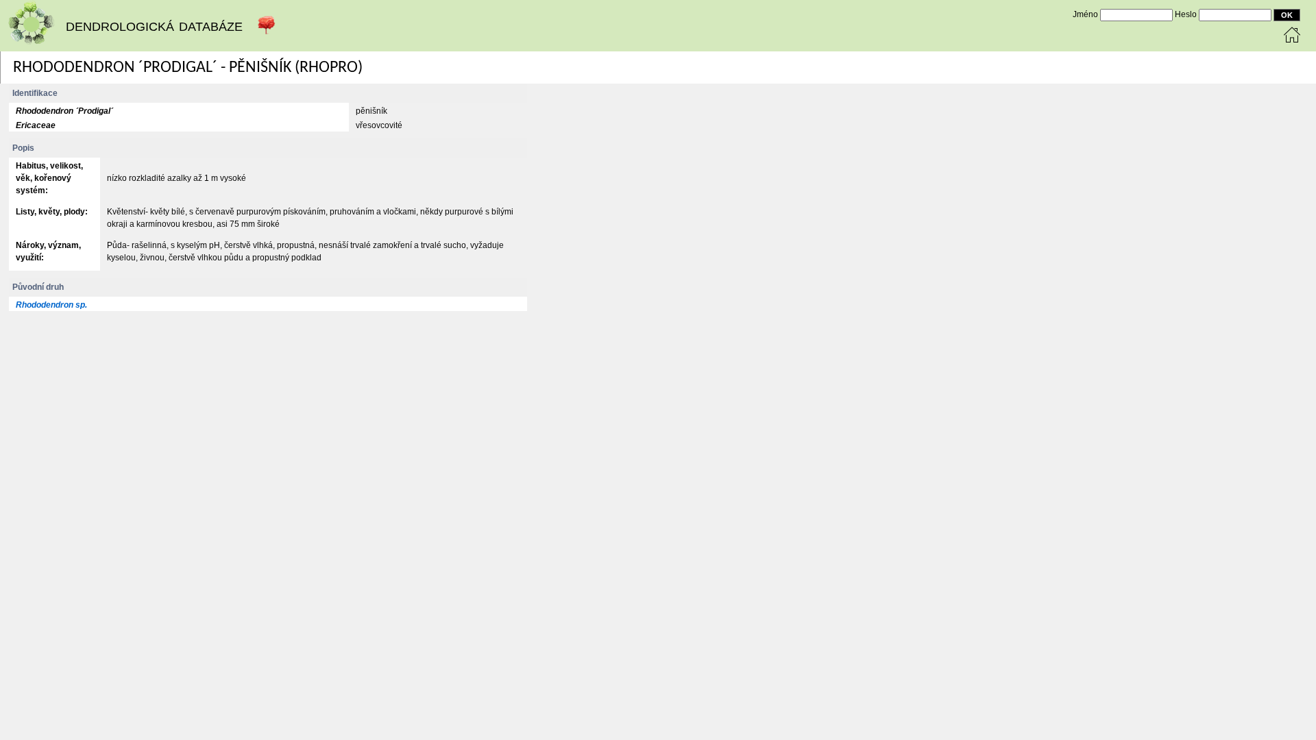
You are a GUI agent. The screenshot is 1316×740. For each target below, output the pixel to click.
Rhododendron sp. (51, 305)
